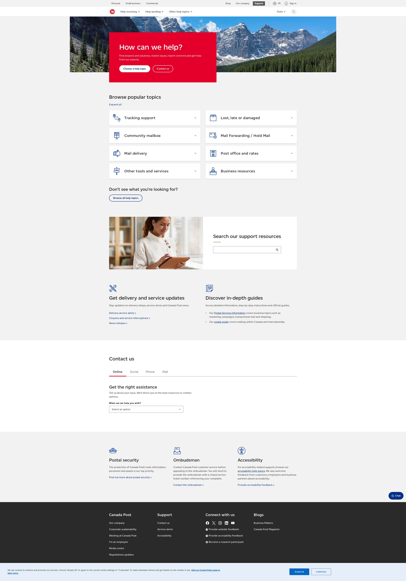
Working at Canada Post (122, 535)
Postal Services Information (229, 313)
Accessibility (164, 535)
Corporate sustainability (122, 529)
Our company (116, 522)
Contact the (187, 484)
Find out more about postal (129, 477)
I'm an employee (118, 541)
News (117, 323)
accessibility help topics (251, 470)
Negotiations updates (121, 554)
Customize (321, 572)
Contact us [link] (163, 68)
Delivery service (121, 313)
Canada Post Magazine (267, 529)
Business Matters (263, 522)
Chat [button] (398, 495)
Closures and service (128, 318)
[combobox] (146, 409)
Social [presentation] (134, 372)
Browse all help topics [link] (125, 197)
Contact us (163, 522)
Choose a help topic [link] (134, 68)
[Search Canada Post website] (294, 12)
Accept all (299, 572)
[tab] (117, 371)
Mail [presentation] (165, 372)
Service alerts (165, 529)
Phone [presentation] (150, 372)
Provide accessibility (255, 484)
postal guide (221, 321)
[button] (115, 104)
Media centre (116, 548)
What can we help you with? (125, 403)
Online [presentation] (117, 372)
